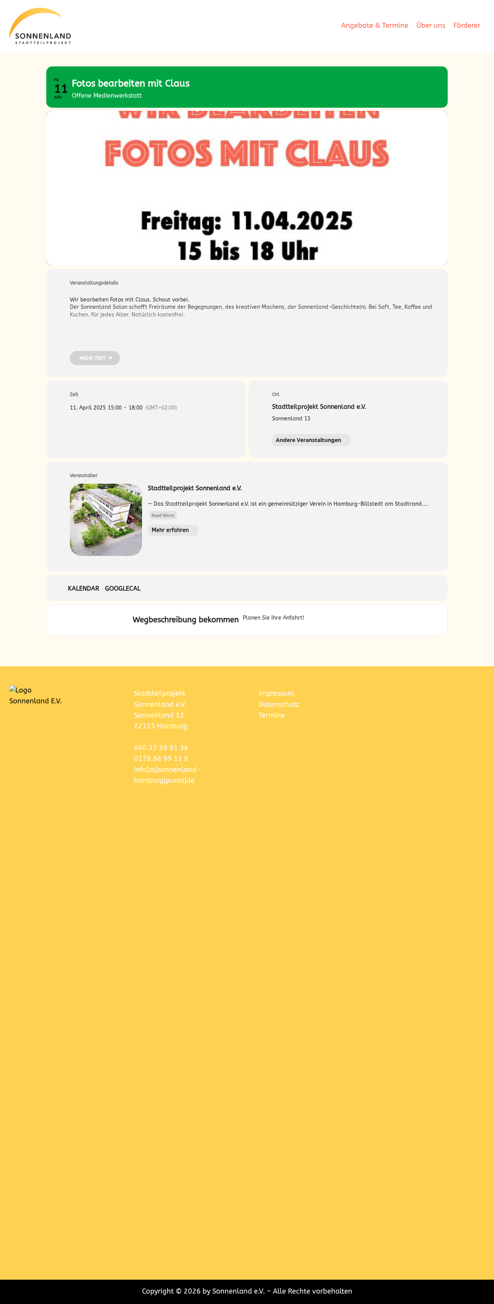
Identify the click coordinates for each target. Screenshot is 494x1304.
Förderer (466, 26)
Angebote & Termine (374, 26)
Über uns (430, 26)
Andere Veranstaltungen (308, 440)
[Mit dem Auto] (324, 620)
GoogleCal (122, 588)
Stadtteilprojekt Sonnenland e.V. (195, 488)
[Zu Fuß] (351, 620)
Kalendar (83, 588)
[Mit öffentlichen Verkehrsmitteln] (339, 620)
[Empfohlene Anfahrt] (312, 620)
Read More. (163, 515)
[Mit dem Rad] (361, 620)
